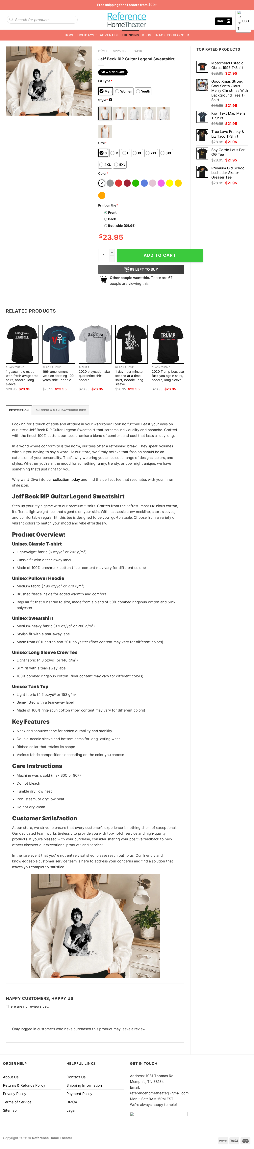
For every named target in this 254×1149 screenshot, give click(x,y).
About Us (10, 1077)
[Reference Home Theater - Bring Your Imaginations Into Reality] (127, 19)
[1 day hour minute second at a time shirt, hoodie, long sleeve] (131, 344)
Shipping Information (84, 1085)
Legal (70, 1110)
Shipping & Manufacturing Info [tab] (61, 410)
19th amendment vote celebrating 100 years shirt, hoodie (58, 376)
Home (69, 35)
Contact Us (76, 1077)
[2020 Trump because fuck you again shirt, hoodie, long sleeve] (168, 344)
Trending (130, 35)
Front (112, 212)
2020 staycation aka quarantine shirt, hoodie (94, 376)
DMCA (71, 1102)
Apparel (119, 51)
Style (104, 100)
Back (112, 219)
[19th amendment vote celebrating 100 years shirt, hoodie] (59, 344)
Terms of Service (17, 1102)
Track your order (171, 35)
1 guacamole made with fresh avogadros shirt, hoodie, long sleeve (22, 378)
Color (103, 173)
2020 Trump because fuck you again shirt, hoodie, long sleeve (168, 376)
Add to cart (160, 255)
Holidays (85, 35)
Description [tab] (19, 410)
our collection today (63, 479)
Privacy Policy (14, 1094)
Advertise (109, 35)
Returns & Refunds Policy (24, 1085)
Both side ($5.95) (122, 226)
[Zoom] (11, 110)
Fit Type (105, 81)
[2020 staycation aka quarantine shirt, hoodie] (95, 344)
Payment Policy (79, 1094)
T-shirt (138, 51)
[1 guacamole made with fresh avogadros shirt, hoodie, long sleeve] (22, 344)
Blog (146, 35)
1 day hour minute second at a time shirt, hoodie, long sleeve (129, 378)
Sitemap (10, 1110)
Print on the (108, 205)
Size (102, 143)
